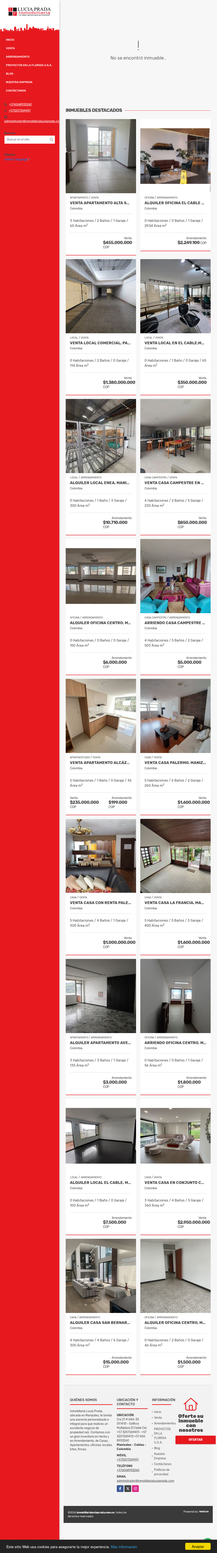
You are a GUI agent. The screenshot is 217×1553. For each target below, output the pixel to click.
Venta (10, 48)
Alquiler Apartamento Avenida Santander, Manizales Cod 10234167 (101, 1043)
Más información (124, 1546)
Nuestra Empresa (19, 82)
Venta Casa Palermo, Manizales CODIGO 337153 (175, 763)
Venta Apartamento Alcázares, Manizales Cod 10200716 (101, 763)
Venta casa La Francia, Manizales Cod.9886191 (175, 903)
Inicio (10, 39)
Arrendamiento (17, 56)
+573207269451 (20, 111)
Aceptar (198, 1546)
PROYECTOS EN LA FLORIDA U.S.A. (29, 65)
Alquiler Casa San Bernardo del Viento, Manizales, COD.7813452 (101, 1323)
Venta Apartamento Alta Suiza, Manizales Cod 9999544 (101, 203)
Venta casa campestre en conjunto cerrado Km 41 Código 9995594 (175, 483)
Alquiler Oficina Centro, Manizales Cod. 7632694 (175, 1323)
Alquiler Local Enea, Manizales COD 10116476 (101, 483)
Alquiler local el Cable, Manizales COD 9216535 (101, 1183)
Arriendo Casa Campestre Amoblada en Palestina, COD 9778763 (175, 623)
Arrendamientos (165, 1423)
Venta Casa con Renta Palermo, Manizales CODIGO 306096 (101, 903)
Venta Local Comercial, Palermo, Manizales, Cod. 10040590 (101, 343)
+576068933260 (20, 104)
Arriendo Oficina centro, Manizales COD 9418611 (175, 1043)
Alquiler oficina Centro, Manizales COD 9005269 (101, 623)
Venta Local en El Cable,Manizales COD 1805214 (175, 343)
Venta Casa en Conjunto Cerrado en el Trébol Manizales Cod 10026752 (175, 1183)
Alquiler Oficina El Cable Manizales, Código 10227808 (175, 203)
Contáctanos (16, 90)
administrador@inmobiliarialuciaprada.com (33, 121)
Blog (9, 73)
